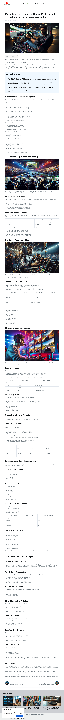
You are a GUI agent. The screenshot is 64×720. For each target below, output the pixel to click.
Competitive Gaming (47, 3)
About (54, 3)
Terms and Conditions (33, 714)
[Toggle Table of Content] (15, 57)
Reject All (13, 715)
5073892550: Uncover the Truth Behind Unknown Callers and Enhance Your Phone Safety (51, 708)
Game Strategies (38, 3)
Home (24, 3)
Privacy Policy (25, 714)
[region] (13, 713)
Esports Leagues (30, 3)
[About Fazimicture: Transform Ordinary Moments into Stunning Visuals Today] (32, 701)
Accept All (19, 715)
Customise (6, 715)
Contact (58, 3)
